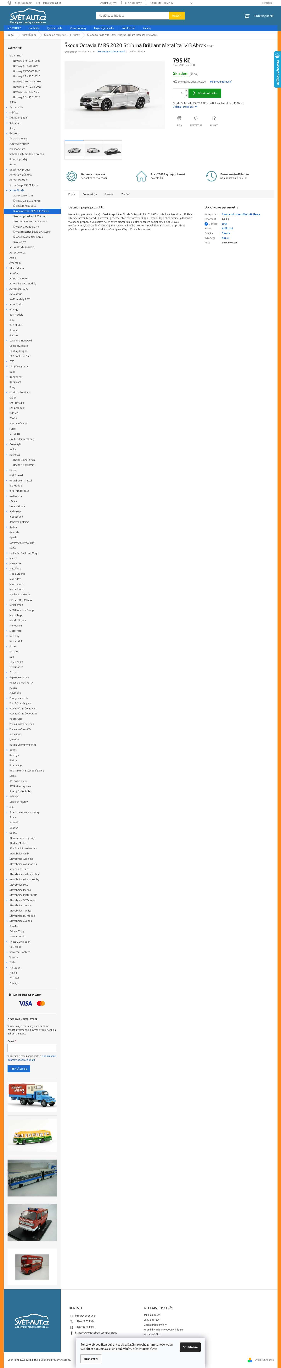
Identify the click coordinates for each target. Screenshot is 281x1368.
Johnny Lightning (19, 522)
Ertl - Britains (16, 403)
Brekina (13, 335)
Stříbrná (227, 228)
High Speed (16, 475)
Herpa (12, 470)
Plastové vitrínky (19, 144)
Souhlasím (190, 1347)
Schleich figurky (18, 802)
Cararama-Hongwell (20, 341)
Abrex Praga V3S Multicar (23, 185)
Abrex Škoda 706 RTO (22, 247)
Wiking (13, 973)
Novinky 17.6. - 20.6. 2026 (27, 87)
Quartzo (14, 740)
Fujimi (12, 429)
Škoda (226, 233)
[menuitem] (14, 28)
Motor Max (15, 631)
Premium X (15, 734)
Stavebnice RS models (22, 916)
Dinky (12, 387)
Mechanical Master (20, 595)
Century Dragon (18, 351)
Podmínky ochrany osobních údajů (163, 1330)
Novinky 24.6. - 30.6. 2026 (27, 82)
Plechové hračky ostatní (23, 714)
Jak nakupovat (108, 3)
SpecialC (14, 822)
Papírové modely (19, 677)
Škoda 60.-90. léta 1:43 (26, 227)
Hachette (14, 455)
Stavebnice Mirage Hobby (24, 880)
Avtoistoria (15, 294)
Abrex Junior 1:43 (23, 196)
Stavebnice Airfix (19, 854)
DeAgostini (15, 377)
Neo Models (16, 641)
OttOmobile (16, 667)
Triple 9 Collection (19, 942)
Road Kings (15, 765)
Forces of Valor (18, 424)
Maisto (13, 558)
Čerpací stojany (18, 139)
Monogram (15, 626)
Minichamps (16, 605)
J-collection (16, 517)
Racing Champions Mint (22, 745)
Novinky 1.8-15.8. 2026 (25, 66)
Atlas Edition (16, 268)
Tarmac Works (17, 937)
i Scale (13, 501)
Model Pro (15, 579)
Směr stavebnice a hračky (24, 812)
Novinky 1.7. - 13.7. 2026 (26, 76)
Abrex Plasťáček (18, 180)
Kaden (13, 527)
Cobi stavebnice (18, 346)
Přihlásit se (19, 1068)
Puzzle (13, 688)
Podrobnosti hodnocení (111, 52)
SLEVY (12, 102)
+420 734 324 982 (84, 1327)
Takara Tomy (17, 931)
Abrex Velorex (17, 253)
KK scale (14, 532)
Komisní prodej (18, 159)
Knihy (12, 128)
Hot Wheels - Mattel (20, 481)
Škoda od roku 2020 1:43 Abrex (31, 211)
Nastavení (91, 1359)
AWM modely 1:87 (19, 299)
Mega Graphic (17, 574)
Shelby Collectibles (20, 791)
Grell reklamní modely (22, 439)
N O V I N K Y (16, 56)
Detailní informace (183, 107)
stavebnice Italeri (19, 869)
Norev (12, 646)
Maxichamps (16, 584)
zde (154, 1349)
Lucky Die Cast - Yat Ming (23, 553)
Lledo (12, 548)
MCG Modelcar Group (21, 610)
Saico (12, 776)
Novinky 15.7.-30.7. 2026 (26, 71)
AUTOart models (19, 279)
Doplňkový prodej (19, 170)
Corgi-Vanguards (19, 367)
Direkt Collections (19, 392)
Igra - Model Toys (19, 491)
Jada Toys (15, 512)
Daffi (12, 372)
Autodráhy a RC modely (22, 284)
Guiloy (13, 449)
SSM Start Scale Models (23, 848)
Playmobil (15, 693)
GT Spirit (14, 434)
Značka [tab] (125, 194)
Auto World (15, 304)
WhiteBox (14, 968)
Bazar (12, 164)
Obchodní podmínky (161, 3)
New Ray (14, 636)
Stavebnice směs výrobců (24, 874)
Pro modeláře (17, 149)
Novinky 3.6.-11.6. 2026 (26, 92)
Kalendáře (15, 123)
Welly (12, 962)
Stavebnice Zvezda (20, 921)
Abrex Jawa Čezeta (20, 175)
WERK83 (14, 978)
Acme (12, 258)
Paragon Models (18, 698)
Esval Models (17, 408)
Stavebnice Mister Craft (23, 895)
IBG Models (15, 486)
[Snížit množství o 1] (186, 95)
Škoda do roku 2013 (24, 206)
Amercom (15, 263)
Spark (12, 817)
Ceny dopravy (133, 3)
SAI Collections (18, 781)
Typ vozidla (16, 107)
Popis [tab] (71, 194)
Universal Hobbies (19, 952)
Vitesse (13, 957)
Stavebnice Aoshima (21, 859)
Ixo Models (15, 496)
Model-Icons (16, 589)
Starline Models (18, 843)
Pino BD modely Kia (20, 703)
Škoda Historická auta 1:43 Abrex (32, 232)
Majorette (15, 563)
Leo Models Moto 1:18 (22, 543)
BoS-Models (16, 325)
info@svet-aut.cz (85, 1316)
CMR (11, 361)
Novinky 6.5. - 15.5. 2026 (26, 97)
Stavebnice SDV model (22, 900)
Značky (13, 983)
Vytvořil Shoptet (264, 1360)
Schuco (13, 797)
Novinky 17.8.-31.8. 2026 (26, 61)
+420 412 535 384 (84, 1321)
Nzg (11, 657)
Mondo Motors (17, 620)
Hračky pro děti (18, 118)
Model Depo (16, 615)
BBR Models (16, 315)
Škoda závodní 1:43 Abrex (28, 237)
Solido (13, 833)
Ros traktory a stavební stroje (26, 771)
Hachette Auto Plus (24, 460)
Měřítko (13, 113)
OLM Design (16, 662)
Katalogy (14, 133)
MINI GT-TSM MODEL (20, 600)
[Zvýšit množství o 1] (186, 91)
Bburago (14, 309)
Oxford (13, 672)
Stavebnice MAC (18, 885)
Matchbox (15, 569)
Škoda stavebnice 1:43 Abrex (30, 222)
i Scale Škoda (17, 507)
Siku (11, 807)
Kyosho (13, 537)
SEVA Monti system (20, 786)
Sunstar (13, 926)
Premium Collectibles (21, 724)
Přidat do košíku (207, 93)
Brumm (13, 330)
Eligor (12, 398)
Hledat (177, 15)
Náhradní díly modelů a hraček (26, 154)
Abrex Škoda (16, 190)
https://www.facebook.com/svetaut (96, 1333)
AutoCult (14, 273)
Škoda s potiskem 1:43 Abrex (30, 216)
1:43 (224, 224)
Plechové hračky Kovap (23, 709)
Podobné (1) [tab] (90, 194)
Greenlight (15, 444)
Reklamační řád (152, 1334)
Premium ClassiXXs (20, 729)
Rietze (13, 760)
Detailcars (15, 382)
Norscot (14, 652)
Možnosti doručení (221, 82)
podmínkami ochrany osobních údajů (32, 1058)
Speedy (14, 828)
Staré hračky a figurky (22, 838)
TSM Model (15, 947)
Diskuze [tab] (109, 194)
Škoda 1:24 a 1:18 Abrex (26, 201)
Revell (13, 750)
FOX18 (13, 418)
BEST (12, 320)
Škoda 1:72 (19, 242)
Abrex (225, 238)
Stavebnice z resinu (20, 905)
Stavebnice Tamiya (20, 911)
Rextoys (14, 755)
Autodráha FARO (18, 289)
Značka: (136, 52)
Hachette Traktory (24, 465)
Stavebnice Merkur (20, 890)
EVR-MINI (14, 413)
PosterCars (16, 719)
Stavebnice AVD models (23, 864)
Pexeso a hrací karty (21, 683)
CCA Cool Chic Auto (20, 356)
